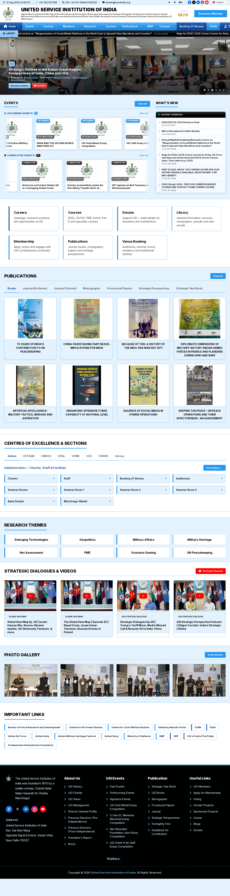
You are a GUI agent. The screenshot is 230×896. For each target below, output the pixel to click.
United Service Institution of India (113, 872)
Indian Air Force (17, 736)
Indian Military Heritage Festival (77, 736)
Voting (197, 799)
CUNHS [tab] (103, 456)
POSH (213, 26)
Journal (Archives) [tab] (35, 288)
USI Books (158, 792)
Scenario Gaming (143, 552)
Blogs (197, 824)
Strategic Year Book (164, 786)
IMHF (150, 26)
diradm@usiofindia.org (118, 2)
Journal (156, 811)
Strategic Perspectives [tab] (154, 288)
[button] (208, 90)
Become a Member (211, 13)
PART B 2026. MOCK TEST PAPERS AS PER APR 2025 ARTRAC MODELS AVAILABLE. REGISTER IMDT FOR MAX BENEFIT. (190, 160)
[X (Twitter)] (194, 2)
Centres (48, 26)
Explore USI (16, 85)
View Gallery (215, 654)
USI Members (202, 786)
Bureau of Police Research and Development (34, 727)
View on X (35, 85)
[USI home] (8, 778)
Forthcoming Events (122, 792)
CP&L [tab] (61, 456)
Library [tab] (119, 456)
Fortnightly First (161, 824)
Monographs (159, 799)
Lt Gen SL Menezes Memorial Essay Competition (122, 819)
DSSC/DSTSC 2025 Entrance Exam (180, 184)
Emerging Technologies (31, 539)
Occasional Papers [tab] (119, 288)
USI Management (78, 805)
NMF (162, 736)
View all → (144, 113)
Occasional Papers (163, 805)
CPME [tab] (76, 456)
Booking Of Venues (192, 26)
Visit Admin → (214, 468)
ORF (176, 736)
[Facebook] (189, 2)
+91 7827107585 (48, 2)
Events (30, 26)
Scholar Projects (204, 805)
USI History (75, 786)
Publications (130, 26)
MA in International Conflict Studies (181, 119)
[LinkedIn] (198, 2)
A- (169, 2)
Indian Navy (112, 736)
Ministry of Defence (139, 736)
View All (142, 103)
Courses (165, 26)
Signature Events (120, 799)
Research (90, 26)
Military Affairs (143, 539)
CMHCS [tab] (46, 456)
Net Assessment (31, 552)
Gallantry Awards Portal (172, 727)
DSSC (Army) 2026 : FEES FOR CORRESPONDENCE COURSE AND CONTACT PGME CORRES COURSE (189, 173)
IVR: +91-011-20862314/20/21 (81, 2)
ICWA (198, 727)
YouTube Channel (212, 571)
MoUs (71, 844)
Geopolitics (87, 539)
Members (69, 26)
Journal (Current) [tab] (65, 288)
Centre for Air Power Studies (86, 727)
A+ (181, 2)
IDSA (213, 727)
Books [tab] (12, 288)
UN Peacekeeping (199, 552)
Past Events (117, 786)
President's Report (79, 837)
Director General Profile (82, 811)
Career (198, 817)
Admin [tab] (12, 456)
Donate (198, 830)
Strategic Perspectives (166, 817)
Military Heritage (199, 539)
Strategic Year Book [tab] (189, 288)
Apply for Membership (207, 792)
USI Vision (74, 799)
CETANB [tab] (28, 456)
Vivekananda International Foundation (30, 745)
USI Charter (75, 792)
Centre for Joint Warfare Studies (130, 727)
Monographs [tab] (91, 288)
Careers (111, 26)
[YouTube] (207, 2)
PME (87, 552)
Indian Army (42, 736)
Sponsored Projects (206, 811)
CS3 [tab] (89, 456)
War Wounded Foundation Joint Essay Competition (124, 833)
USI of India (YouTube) (200, 736)
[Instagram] (202, 2)
